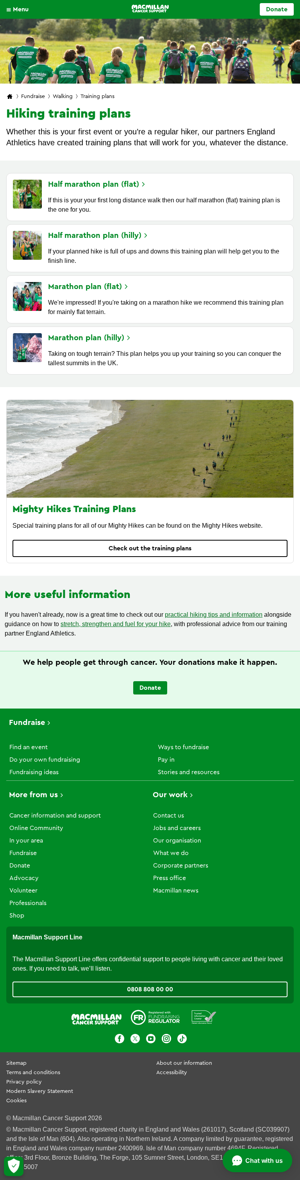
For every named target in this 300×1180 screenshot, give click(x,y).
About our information (184, 1063)
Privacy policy (24, 1082)
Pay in (166, 760)
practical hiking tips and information (213, 614)
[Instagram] (166, 1040)
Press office (169, 878)
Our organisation (177, 840)
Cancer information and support (55, 815)
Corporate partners (180, 865)
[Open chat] (257, 1160)
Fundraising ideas (34, 772)
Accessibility (171, 1072)
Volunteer (23, 890)
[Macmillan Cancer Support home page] (9, 97)
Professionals (27, 903)
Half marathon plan (93, 184)
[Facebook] (119, 1040)
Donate (277, 9)
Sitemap (16, 1063)
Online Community (36, 828)
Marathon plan (85, 287)
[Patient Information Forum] (204, 1019)
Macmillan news (175, 890)
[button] (19, 9)
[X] (135, 1040)
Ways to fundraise (183, 747)
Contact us (168, 815)
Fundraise (33, 96)
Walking (63, 96)
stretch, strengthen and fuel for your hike (116, 624)
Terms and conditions (33, 1072)
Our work (170, 795)
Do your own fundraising (44, 760)
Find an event (28, 747)
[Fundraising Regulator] (155, 1019)
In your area (26, 840)
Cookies (16, 1100)
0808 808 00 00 (150, 989)
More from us (33, 795)
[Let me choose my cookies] (13, 1166)
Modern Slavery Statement (39, 1091)
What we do (171, 853)
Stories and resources (189, 772)
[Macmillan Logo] (150, 8)
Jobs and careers (177, 828)
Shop (16, 915)
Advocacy (24, 878)
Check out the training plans (150, 548)
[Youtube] (150, 1040)
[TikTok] (182, 1040)
